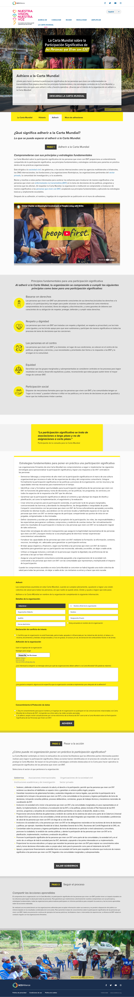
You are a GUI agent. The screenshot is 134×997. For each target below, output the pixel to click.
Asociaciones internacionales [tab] (42, 777)
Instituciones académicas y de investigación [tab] (34, 782)
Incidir (69, 20)
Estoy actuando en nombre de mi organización (86, 623)
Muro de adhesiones (74, 117)
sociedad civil (35, 169)
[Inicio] (23, 17)
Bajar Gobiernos (67, 865)
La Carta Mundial (46, 25)
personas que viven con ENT (48, 189)
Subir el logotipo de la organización (29, 648)
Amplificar (96, 20)
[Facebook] (105, 3)
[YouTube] (115, 3)
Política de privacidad (19, 993)
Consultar (56, 20)
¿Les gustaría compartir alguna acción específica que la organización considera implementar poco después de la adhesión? (61, 684)
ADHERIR (67, 723)
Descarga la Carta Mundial (67, 96)
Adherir (55, 117)
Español (111, 12)
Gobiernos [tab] (19, 777)
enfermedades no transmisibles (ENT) (51, 183)
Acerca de (42, 20)
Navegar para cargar (23, 651)
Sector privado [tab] (66, 782)
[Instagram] (120, 3)
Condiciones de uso (35, 993)
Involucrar (81, 20)
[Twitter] (110, 3)
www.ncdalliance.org (115, 992)
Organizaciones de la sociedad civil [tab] (76, 777)
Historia (42, 117)
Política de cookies (51, 993)
